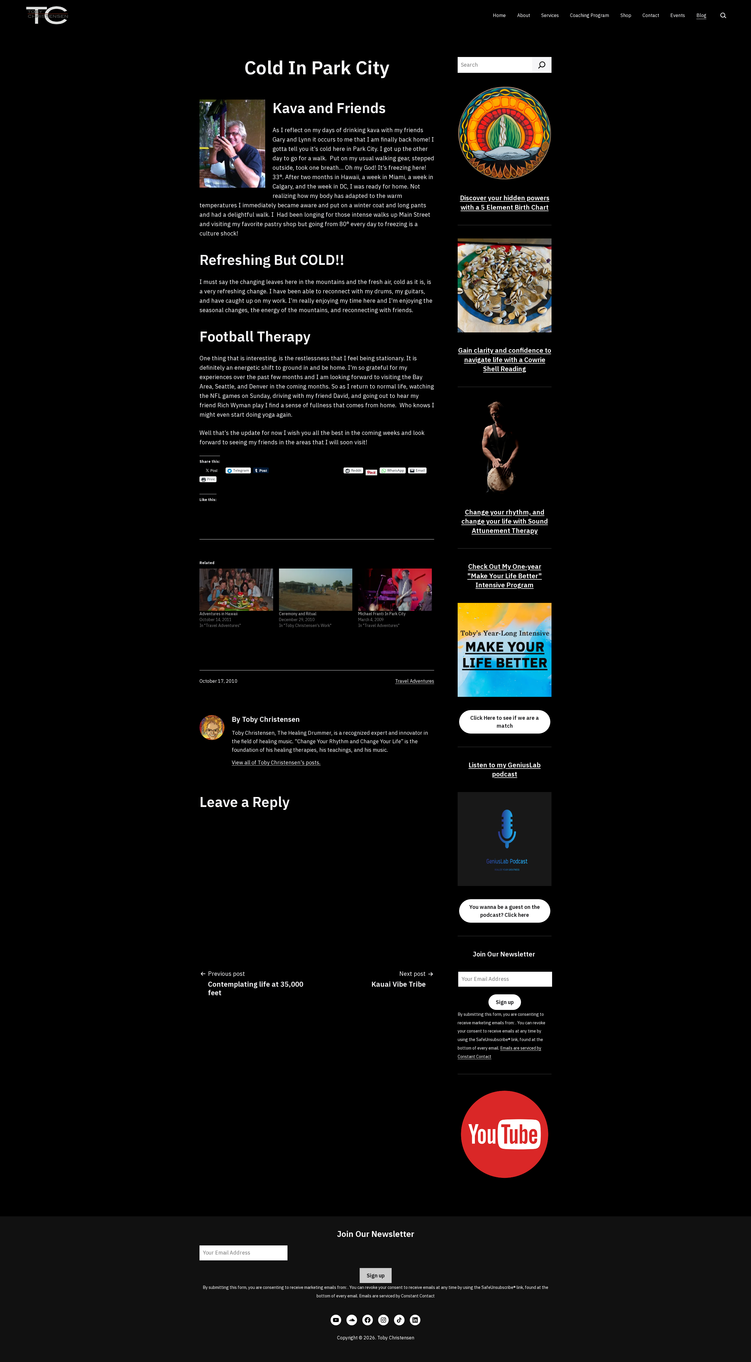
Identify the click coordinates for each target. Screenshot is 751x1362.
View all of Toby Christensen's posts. (276, 762)
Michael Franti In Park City (382, 613)
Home (499, 15)
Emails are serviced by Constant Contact (397, 1296)
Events (677, 15)
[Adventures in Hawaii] (236, 590)
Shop (625, 15)
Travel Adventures (414, 681)
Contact (650, 15)
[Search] (542, 65)
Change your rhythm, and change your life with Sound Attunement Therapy (504, 521)
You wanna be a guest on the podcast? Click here (504, 911)
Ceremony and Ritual (298, 613)
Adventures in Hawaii (218, 613)
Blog (701, 15)
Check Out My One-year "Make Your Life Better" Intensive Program (504, 575)
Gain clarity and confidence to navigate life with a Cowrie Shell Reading (504, 359)
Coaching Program (589, 15)
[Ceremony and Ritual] (316, 590)
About (523, 15)
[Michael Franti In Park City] (395, 590)
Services (550, 15)
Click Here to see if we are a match (504, 721)
